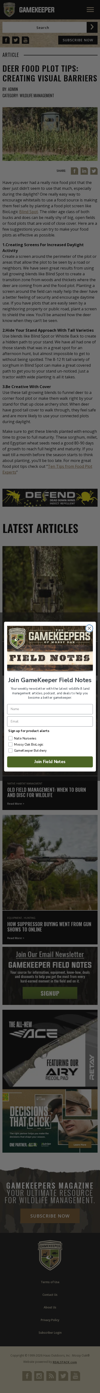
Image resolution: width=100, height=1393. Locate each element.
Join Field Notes (50, 762)
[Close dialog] (89, 628)
